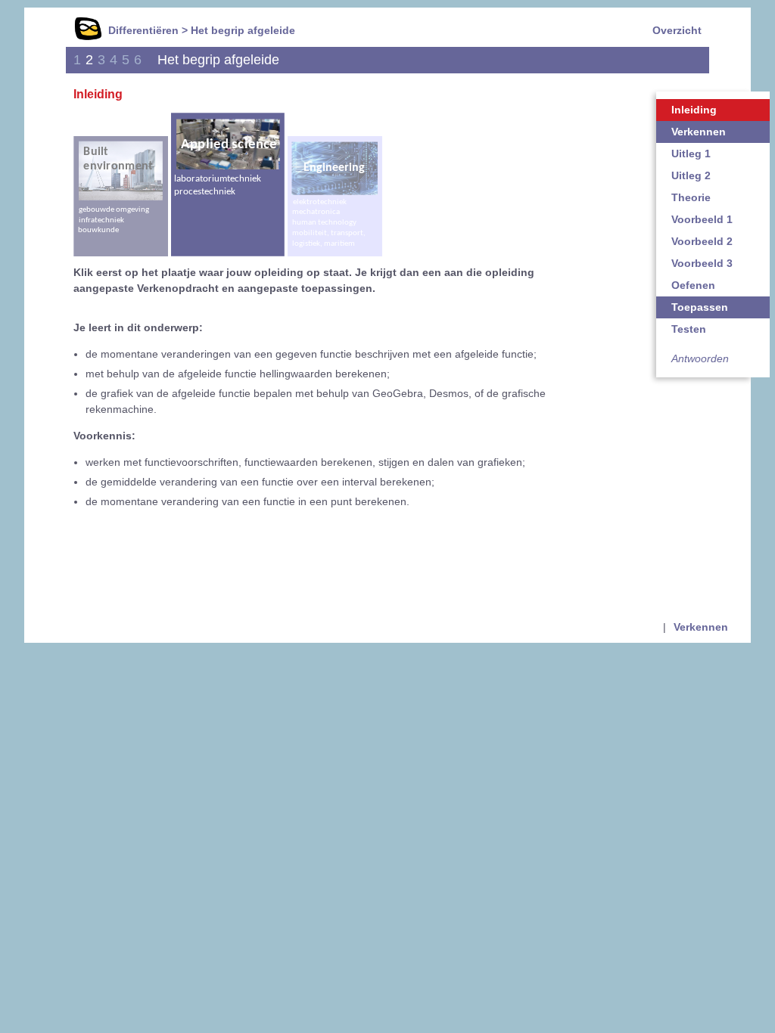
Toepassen (699, 307)
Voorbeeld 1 (702, 219)
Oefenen (693, 285)
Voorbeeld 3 (702, 263)
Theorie (691, 197)
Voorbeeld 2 (702, 241)
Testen (688, 329)
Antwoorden (700, 358)
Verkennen (698, 132)
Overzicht (677, 30)
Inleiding (694, 110)
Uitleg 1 (691, 153)
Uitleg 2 (691, 175)
